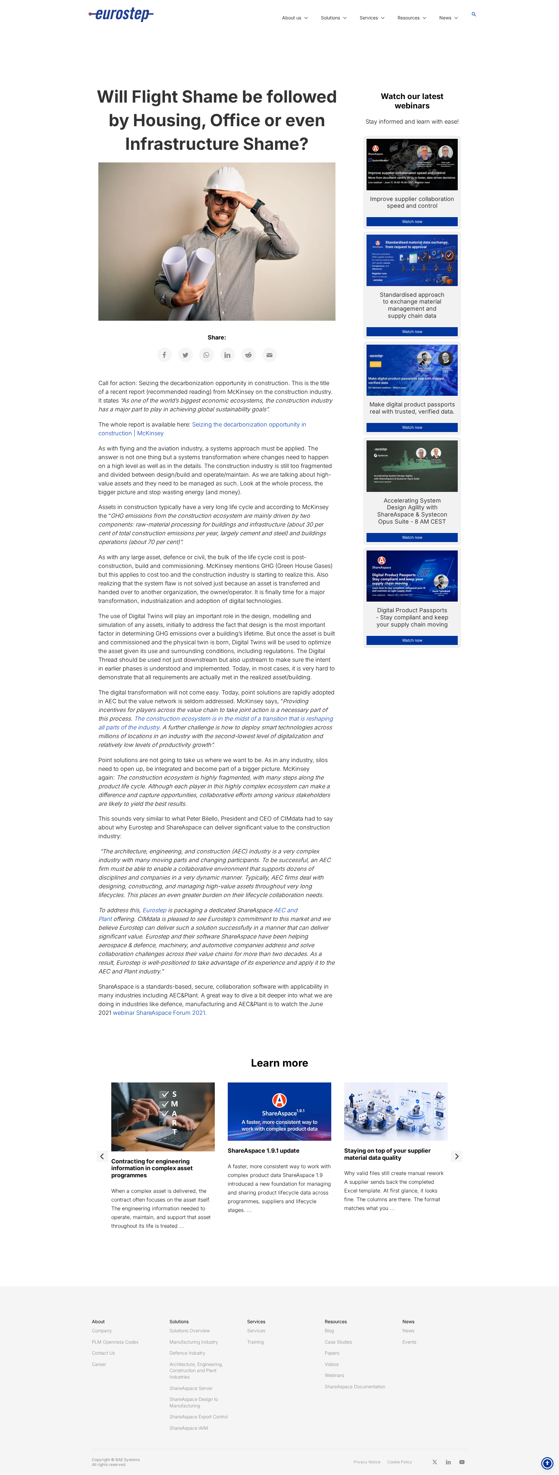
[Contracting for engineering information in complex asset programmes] (163, 1116)
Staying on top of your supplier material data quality (387, 1154)
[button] (304, 17)
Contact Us (103, 1353)
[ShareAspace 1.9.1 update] (279, 1111)
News (408, 1330)
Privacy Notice (367, 1461)
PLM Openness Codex (115, 1342)
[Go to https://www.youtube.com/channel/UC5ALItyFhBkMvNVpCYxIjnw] (462, 1462)
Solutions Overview (190, 1330)
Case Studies (338, 1342)
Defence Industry (187, 1353)
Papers (332, 1353)
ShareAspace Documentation (355, 1386)
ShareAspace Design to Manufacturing (194, 1402)
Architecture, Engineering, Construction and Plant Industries (196, 1370)
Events (409, 1342)
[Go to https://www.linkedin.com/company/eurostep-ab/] (448, 1462)
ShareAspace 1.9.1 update (264, 1150)
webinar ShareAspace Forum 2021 (159, 1012)
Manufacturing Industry (194, 1342)
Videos (332, 1364)
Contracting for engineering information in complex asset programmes (152, 1168)
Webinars (334, 1375)
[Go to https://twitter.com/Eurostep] (435, 1462)
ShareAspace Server (191, 1388)
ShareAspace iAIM (189, 1428)
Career (99, 1364)
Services (256, 1330)
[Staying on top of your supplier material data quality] (396, 1111)
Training (255, 1342)
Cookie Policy (399, 1461)
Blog (329, 1330)
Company (102, 1330)
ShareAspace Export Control (199, 1416)
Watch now (412, 221)
